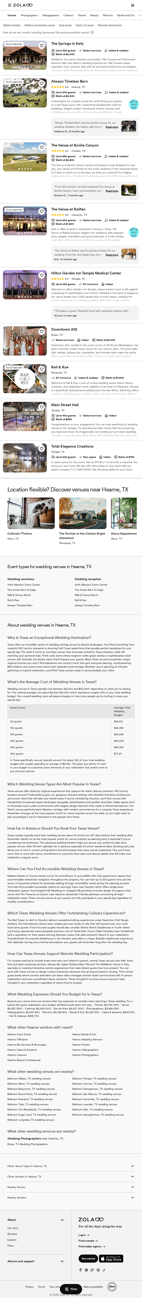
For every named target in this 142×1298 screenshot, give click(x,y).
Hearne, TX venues (85, 25)
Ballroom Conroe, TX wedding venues (94, 1083)
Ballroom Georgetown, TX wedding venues (97, 1088)
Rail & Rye (13, 600)
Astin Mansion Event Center (23, 584)
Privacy (30, 1286)
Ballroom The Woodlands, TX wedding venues (34, 1109)
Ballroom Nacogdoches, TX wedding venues (98, 1114)
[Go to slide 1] (19, 67)
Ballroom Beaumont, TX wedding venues (31, 1088)
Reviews (12, 1233)
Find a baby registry (90, 1246)
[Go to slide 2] (22, 67)
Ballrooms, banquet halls (110, 25)
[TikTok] (104, 1271)
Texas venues (65, 25)
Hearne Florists (81, 1044)
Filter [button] (73, 1289)
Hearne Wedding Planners (87, 1039)
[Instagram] (98, 1271)
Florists (82, 15)
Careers (11, 1239)
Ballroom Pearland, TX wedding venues (30, 1099)
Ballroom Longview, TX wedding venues (30, 1119)
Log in (82, 1235)
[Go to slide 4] (27, 67)
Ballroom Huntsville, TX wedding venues (95, 1099)
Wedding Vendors (11, 25)
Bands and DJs (125, 15)
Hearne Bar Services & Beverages (26, 1044)
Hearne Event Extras (19, 1034)
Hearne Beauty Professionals (23, 1060)
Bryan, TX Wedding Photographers (27, 1144)
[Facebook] (80, 1271)
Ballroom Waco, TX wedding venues (28, 1083)
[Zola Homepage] (23, 5)
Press (10, 1245)
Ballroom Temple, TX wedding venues (94, 1078)
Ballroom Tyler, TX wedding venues (27, 1104)
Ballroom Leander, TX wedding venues (94, 1104)
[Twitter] (92, 1271)
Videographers (50, 15)
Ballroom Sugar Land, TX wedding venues (31, 1114)
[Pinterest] (86, 1271)
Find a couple (86, 1240)
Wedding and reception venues (39, 25)
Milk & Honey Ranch (19, 595)
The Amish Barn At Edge (21, 589)
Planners (108, 15)
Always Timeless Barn (20, 605)
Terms (41, 1286)
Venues (11, 15)
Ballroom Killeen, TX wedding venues (29, 1078)
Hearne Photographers (85, 1054)
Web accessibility (93, 1286)
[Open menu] (9, 5)
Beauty (94, 15)
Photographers (29, 15)
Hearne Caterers (17, 1054)
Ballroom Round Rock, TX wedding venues (32, 1094)
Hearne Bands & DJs (84, 1034)
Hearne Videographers (85, 1049)
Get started (88, 1258)
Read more (112, 126)
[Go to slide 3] (24, 67)
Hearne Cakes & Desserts (22, 1049)
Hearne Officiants (17, 1039)
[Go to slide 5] (30, 67)
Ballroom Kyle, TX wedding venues (92, 1109)
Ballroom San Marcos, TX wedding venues (96, 1094)
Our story (12, 1228)
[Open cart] (133, 5)
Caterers (68, 15)
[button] (41, 45)
